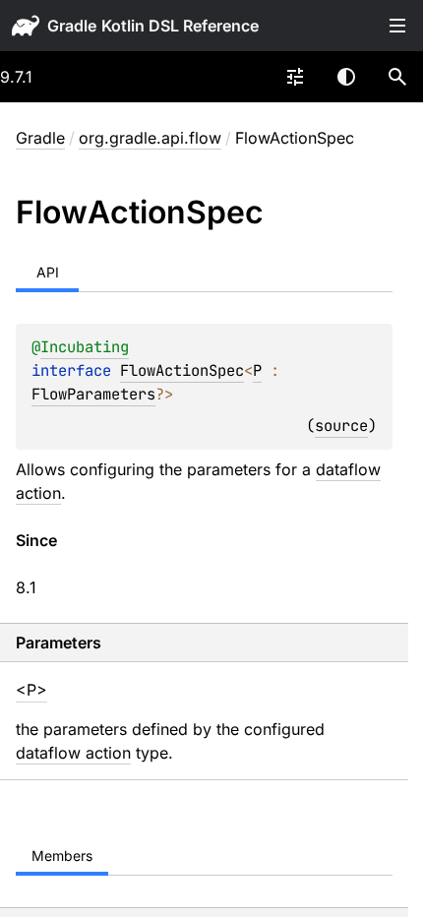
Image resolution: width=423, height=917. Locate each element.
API (47, 272)
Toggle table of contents (397, 25)
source (341, 425)
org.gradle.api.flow (150, 138)
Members (61, 855)
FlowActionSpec (182, 370)
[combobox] (295, 76)
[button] (397, 76)
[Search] (397, 76)
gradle (71, 25)
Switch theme (346, 76)
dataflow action (73, 753)
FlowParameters (93, 394)
